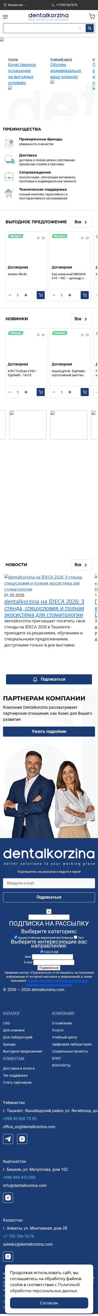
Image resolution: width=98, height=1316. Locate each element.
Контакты (61, 1065)
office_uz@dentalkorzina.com (29, 1126)
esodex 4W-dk (17, 274)
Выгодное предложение (22, 1051)
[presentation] (5, 46)
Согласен (49, 1303)
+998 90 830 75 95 (19, 1118)
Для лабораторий (17, 1037)
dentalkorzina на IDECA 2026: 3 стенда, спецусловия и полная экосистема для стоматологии (44, 608)
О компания (62, 1023)
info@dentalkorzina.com (24, 1185)
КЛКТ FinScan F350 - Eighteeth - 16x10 (22, 373)
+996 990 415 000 (19, 1177)
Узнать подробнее (49, 731)
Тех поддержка (15, 1075)
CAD (6, 1023)
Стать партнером (17, 1082)
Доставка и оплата (19, 1068)
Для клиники (14, 1030)
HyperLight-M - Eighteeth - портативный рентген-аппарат (69, 373)
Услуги (57, 1030)
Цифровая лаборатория (72, 1044)
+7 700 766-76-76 (18, 1236)
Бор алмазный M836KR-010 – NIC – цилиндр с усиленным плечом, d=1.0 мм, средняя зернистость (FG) (70, 276)
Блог (56, 1058)
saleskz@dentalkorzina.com (28, 1244)
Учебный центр (64, 1037)
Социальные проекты (70, 1051)
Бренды (9, 1044)
